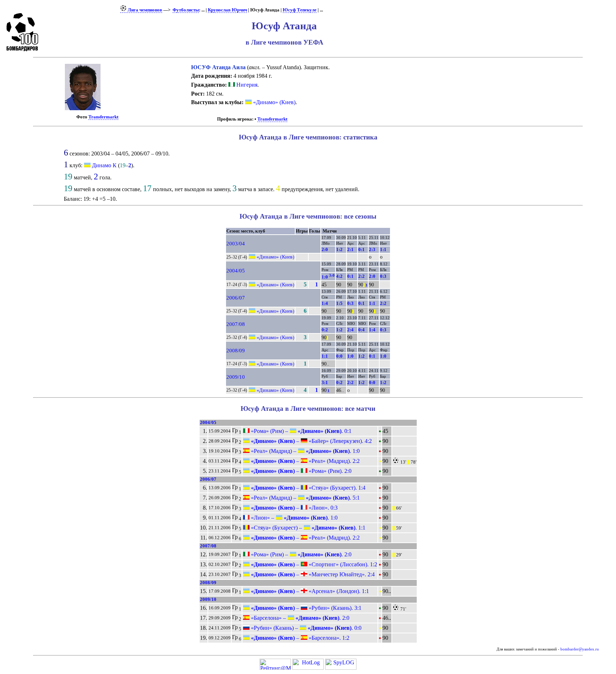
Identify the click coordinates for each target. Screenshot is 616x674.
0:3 (383, 276)
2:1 (350, 249)
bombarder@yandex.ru (579, 649)
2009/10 (235, 377)
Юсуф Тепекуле (300, 9)
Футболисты (186, 9)
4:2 (339, 276)
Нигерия (246, 85)
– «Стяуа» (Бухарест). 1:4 (307, 488)
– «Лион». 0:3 (294, 508)
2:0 (325, 249)
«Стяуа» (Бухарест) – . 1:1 (307, 528)
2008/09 (235, 350)
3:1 (325, 382)
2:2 (361, 276)
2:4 (350, 329)
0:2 (325, 329)
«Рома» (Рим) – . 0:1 (300, 431)
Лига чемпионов (144, 9)
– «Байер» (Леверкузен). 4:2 (311, 441)
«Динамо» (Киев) (274, 102)
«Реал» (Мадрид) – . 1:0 (305, 451)
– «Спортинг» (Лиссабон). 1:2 (313, 564)
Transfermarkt (103, 116)
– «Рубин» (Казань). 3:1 (305, 608)
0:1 (361, 249)
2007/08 (235, 324)
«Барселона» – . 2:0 (299, 618)
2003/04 (235, 243)
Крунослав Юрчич (227, 9)
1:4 (325, 303)
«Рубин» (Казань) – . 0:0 (305, 628)
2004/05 (235, 271)
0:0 (339, 356)
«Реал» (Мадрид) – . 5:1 (305, 498)
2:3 (372, 249)
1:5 (339, 303)
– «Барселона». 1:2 (299, 638)
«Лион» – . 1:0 (294, 518)
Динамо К (104, 165)
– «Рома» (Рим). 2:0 (300, 471)
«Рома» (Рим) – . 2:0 (300, 554)
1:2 (339, 249)
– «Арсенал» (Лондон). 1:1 (309, 591)
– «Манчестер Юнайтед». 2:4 (312, 574)
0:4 (361, 329)
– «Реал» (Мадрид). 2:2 (305, 461)
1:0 (328, 277)
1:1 (383, 249)
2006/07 (235, 298)
